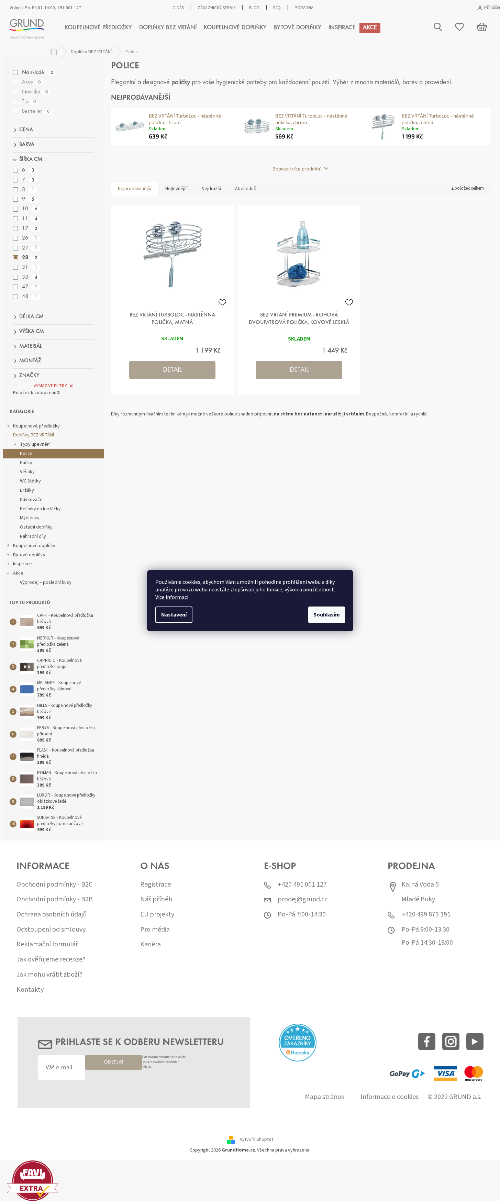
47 (29, 287)
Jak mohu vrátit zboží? (49, 974)
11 (29, 219)
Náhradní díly (33, 536)
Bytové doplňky (29, 555)
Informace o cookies (389, 1097)
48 (29, 296)
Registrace (155, 884)
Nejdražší (211, 188)
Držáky (27, 490)
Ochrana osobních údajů (51, 914)
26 (29, 238)
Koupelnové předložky (36, 426)
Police (26, 453)
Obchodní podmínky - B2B (54, 899)
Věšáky (27, 471)
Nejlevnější (176, 188)
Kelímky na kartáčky (40, 508)
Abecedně (245, 188)
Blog (254, 8)
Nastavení (174, 615)
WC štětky (30, 481)
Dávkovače (31, 499)
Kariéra (150, 944)
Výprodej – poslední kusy (45, 582)
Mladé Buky (418, 899)
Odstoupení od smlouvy (51, 929)
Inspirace (22, 563)
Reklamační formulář (47, 944)
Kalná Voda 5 (420, 884)
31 (29, 267)
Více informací (171, 597)
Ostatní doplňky (36, 527)
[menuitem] (98, 27)
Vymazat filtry (50, 385)
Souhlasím (326, 615)
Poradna (304, 8)
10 (29, 209)
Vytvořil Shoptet (256, 1139)
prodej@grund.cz (302, 899)
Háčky (26, 462)
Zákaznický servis (216, 8)
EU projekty (157, 914)
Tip (29, 101)
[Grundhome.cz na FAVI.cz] (32, 1180)
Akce (31, 82)
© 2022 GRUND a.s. (454, 1097)
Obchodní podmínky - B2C (54, 884)
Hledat (436, 61)
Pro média (155, 929)
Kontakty (30, 989)
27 (29, 248)
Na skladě (37, 72)
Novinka (35, 92)
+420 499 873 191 (426, 914)
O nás (178, 8)
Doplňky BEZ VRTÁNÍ (33, 435)
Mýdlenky (30, 517)
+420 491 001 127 (302, 884)
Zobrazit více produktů (297, 168)
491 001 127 (69, 8)
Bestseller (35, 111)
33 (29, 277)
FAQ (277, 8)
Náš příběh (156, 899)
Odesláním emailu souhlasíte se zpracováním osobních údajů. (164, 1062)
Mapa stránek (324, 1097)
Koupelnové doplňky (34, 545)
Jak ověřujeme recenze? (51, 959)
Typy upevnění (35, 444)
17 (29, 228)
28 (29, 257)
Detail (172, 370)
